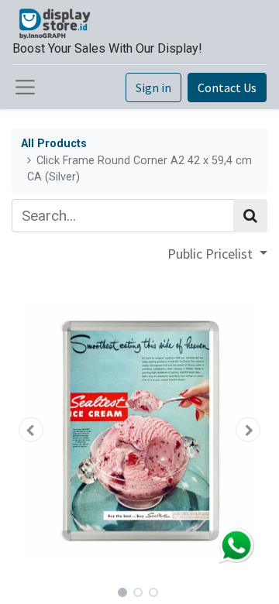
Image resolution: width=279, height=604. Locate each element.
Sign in (153, 87)
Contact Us (227, 87)
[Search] (250, 215)
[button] (31, 429)
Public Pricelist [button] (211, 254)
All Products (54, 143)
